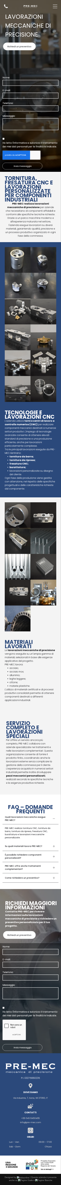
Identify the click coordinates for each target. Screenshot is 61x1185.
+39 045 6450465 (30, 1118)
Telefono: (8, 103)
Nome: (6, 77)
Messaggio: (9, 116)
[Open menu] (55, 6)
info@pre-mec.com (30, 1122)
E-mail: (7, 90)
